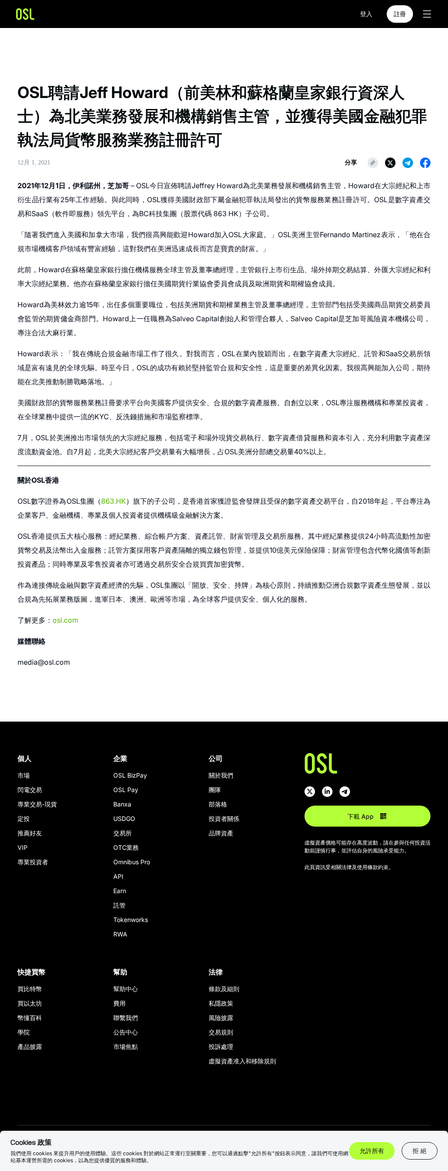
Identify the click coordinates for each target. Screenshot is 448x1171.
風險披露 (221, 1017)
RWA (120, 934)
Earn (119, 890)
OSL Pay (125, 789)
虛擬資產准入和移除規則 (242, 1061)
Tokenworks (130, 919)
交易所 (122, 833)
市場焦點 (125, 1046)
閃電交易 (30, 789)
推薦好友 (30, 833)
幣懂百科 (30, 1017)
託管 (119, 905)
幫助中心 (125, 988)
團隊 (215, 789)
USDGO (124, 818)
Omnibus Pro (131, 862)
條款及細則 (224, 988)
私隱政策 (221, 1003)
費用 (119, 1003)
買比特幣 (30, 988)
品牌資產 (221, 833)
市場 (24, 775)
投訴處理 (221, 1046)
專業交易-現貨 (37, 804)
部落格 (218, 804)
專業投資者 (33, 862)
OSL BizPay (130, 775)
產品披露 (30, 1046)
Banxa (122, 804)
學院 (24, 1032)
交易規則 (221, 1032)
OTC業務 (126, 847)
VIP (23, 847)
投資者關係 (224, 818)
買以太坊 (30, 1003)
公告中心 (125, 1032)
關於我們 (221, 775)
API (118, 876)
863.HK (113, 501)
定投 (24, 818)
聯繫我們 (125, 1017)
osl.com (65, 620)
